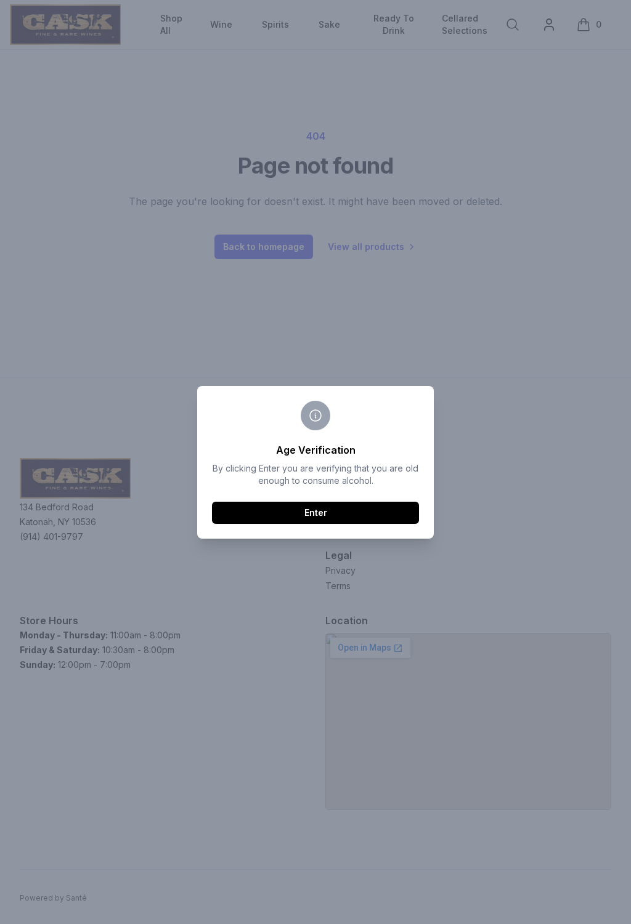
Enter (315, 512)
